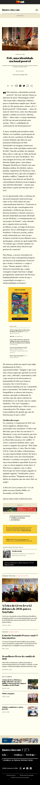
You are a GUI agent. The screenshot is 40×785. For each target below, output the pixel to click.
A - (8, 86)
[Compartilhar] (31, 86)
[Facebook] (27, 768)
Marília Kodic (20, 71)
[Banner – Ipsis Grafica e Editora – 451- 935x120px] (20, 740)
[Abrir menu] (37, 10)
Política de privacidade (26, 775)
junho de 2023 (8, 564)
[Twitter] (24, 768)
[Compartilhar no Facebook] (20, 86)
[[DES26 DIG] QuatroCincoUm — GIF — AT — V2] (20, 509)
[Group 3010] (20, 540)
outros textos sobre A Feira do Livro (17, 499)
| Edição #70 (23, 74)
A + (12, 86)
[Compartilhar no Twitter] (24, 86)
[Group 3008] (20, 529)
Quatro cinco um (11, 10)
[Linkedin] (31, 768)
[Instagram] (21, 768)
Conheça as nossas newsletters (18, 760)
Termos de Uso (11, 775)
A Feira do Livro (20, 54)
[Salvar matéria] (28, 86)
